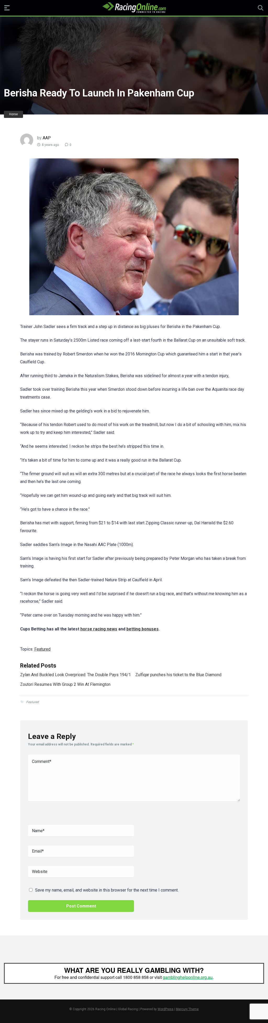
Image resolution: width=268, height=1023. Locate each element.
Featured (42, 649)
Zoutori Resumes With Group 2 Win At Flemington (65, 684)
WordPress (166, 1009)
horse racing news (98, 629)
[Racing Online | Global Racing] (134, 7)
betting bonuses (142, 629)
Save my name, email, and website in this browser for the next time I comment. (106, 890)
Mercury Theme (187, 1009)
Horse (13, 114)
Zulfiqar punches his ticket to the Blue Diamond (178, 674)
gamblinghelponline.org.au (188, 977)
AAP (47, 137)
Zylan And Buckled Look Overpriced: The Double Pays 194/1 (75, 674)
